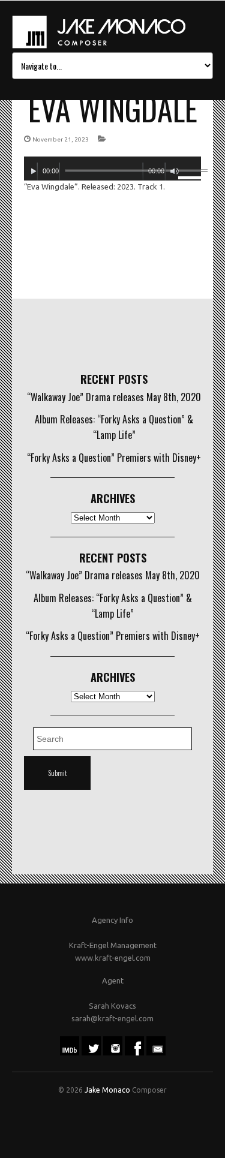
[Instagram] (113, 1052)
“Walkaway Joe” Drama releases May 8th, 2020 (114, 397)
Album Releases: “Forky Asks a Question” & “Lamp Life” (114, 427)
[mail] (156, 1052)
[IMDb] (69, 1052)
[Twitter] (91, 1052)
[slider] (189, 173)
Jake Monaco (107, 1090)
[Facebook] (134, 1052)
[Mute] (174, 171)
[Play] (33, 171)
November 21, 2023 (60, 139)
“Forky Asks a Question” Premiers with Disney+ (114, 457)
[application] (112, 169)
